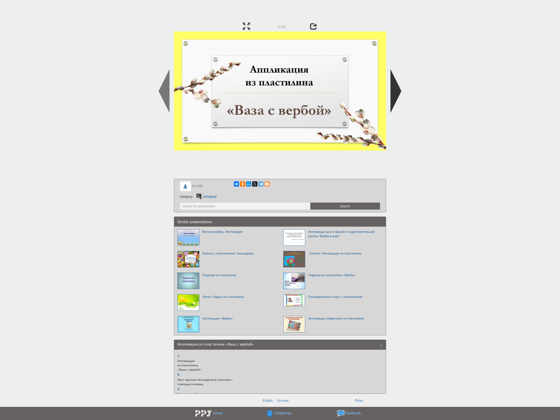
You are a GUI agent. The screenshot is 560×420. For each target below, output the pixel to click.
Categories (282, 412)
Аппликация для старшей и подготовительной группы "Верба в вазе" (341, 233)
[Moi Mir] (248, 184)
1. (178, 355)
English (268, 400)
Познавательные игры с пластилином (335, 296)
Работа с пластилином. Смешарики (228, 253)
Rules (359, 400)
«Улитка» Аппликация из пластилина (334, 253)
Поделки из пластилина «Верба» (331, 275)
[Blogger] (267, 184)
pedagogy (210, 196)
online (217, 412)
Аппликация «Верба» (217, 318)
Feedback (353, 412)
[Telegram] (261, 184)
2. (178, 374)
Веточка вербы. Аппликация (222, 231)
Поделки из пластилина (219, 275)
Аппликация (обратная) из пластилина (336, 318)
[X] (254, 184)
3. (178, 388)
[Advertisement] (280, 10)
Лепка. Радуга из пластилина (223, 296)
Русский (283, 400)
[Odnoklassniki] (242, 184)
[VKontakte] (236, 184)
